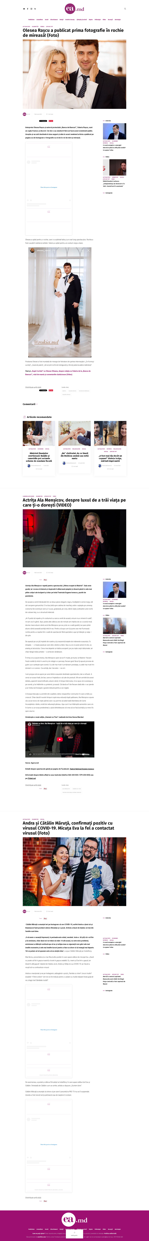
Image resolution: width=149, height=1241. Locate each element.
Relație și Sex (76, 449)
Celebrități (35, 26)
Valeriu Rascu (66, 394)
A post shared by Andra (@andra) (49, 1075)
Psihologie (98, 19)
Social (46, 19)
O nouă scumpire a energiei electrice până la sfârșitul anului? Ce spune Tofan (114, 147)
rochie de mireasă (84, 390)
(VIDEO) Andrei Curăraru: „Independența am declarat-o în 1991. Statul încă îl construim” (114, 183)
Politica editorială (110, 1233)
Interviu (105, 143)
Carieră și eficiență (28, 496)
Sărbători (115, 177)
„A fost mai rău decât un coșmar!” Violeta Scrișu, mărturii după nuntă (110, 458)
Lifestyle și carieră (82, 19)
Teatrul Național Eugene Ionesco (72, 792)
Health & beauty (70, 19)
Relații (61, 19)
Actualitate (40, 19)
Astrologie (118, 19)
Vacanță (110, 19)
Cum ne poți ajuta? (38, 1233)
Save (49, 475)
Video (104, 19)
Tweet (40, 579)
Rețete (91, 19)
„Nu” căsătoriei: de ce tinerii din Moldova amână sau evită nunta (75, 456)
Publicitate (31, 19)
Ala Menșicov (66, 788)
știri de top (49, 26)
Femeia (42, 26)
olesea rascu (72, 390)
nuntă (64, 390)
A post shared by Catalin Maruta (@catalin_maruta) (49, 1189)
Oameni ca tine (77, 788)
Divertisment (54, 19)
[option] (39, 450)
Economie (115, 141)
